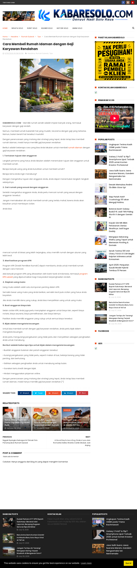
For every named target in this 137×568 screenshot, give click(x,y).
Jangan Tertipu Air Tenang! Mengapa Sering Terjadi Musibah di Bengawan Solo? (121, 318)
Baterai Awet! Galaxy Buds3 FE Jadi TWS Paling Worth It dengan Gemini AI (121, 213)
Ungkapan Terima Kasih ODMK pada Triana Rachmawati (120, 147)
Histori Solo (62, 28)
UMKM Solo (77, 28)
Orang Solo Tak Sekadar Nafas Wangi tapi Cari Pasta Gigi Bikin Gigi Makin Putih (17, 421)
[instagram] (128, 2)
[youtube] (132, 2)
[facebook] (123, 2)
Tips (39, 36)
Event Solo (32, 28)
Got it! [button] (128, 563)
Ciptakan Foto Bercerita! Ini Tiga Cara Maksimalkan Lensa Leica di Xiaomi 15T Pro (76, 421)
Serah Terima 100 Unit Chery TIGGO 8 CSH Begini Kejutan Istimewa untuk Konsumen (121, 255)
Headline (14, 36)
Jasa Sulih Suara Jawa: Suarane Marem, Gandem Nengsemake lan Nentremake (121, 174)
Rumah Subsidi (27, 36)
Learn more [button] (86, 563)
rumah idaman (75, 147)
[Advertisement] (46, 231)
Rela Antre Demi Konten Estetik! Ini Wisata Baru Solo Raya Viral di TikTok (121, 305)
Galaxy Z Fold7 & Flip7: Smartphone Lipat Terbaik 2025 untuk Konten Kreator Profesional (121, 160)
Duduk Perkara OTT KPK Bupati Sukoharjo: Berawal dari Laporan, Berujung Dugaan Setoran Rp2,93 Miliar (120, 289)
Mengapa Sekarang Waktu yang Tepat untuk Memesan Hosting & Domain (121, 241)
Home (5, 28)
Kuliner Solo (47, 28)
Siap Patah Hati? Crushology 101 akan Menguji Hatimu (119, 199)
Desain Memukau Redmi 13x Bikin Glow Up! (120, 186)
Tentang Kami (9, 2)
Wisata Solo (17, 28)
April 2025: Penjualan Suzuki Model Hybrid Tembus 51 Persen (119, 268)
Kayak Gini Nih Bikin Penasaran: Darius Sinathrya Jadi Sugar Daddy (119, 227)
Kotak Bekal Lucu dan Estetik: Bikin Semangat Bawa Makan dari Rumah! (46, 422)
